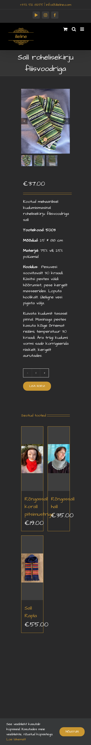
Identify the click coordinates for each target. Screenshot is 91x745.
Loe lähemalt (16, 739)
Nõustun (72, 732)
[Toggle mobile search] (74, 29)
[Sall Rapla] (32, 568)
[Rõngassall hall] (59, 459)
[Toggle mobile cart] (65, 29)
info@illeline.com (58, 4)
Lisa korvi (37, 386)
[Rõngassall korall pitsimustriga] (32, 459)
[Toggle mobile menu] (82, 29)
